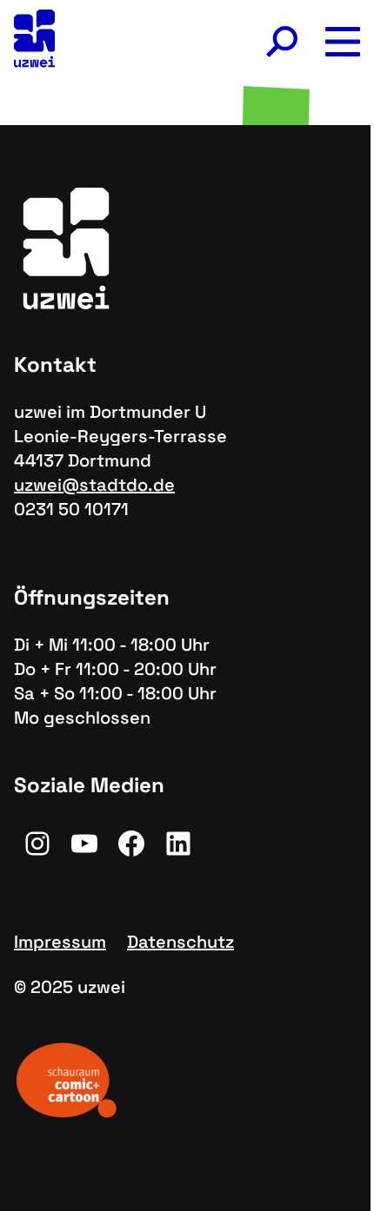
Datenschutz (180, 941)
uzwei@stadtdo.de (94, 484)
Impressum (60, 941)
